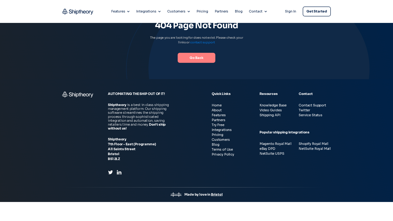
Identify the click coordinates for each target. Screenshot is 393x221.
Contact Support (312, 105)
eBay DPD (268, 149)
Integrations (222, 130)
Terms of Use (222, 149)
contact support (202, 42)
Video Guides (271, 110)
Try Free (218, 125)
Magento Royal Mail (275, 144)
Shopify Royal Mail (313, 144)
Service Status (310, 115)
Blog (215, 144)
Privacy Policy (223, 154)
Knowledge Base (273, 105)
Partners (218, 120)
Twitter (304, 110)
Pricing (217, 135)
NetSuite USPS (272, 153)
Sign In (290, 11)
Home (216, 105)
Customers (221, 140)
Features (219, 115)
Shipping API (270, 115)
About (217, 110)
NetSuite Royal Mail (315, 149)
